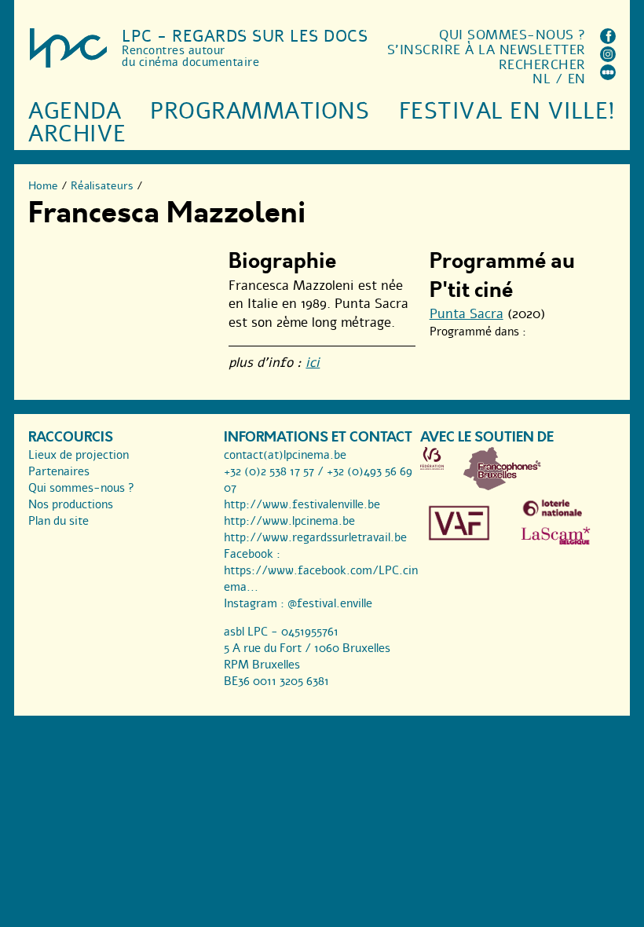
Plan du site (58, 521)
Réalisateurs (102, 185)
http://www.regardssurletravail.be (315, 537)
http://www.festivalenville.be (302, 504)
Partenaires (59, 471)
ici (313, 363)
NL (541, 79)
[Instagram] (608, 58)
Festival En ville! (507, 111)
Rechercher (542, 65)
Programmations (259, 111)
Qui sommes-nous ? (512, 35)
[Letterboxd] (608, 76)
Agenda (74, 111)
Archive (77, 134)
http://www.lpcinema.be (289, 521)
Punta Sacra (466, 314)
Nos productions (70, 504)
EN (577, 79)
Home (43, 185)
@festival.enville (329, 603)
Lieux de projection (78, 455)
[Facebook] (608, 40)
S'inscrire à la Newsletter (486, 50)
